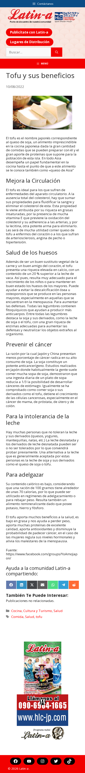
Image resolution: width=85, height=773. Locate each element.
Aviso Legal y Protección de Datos (54, 768)
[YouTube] (29, 761)
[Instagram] (42, 761)
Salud (58, 610)
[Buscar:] (28, 52)
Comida (17, 616)
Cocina (16, 610)
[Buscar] (56, 52)
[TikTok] (69, 761)
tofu (39, 616)
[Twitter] (55, 761)
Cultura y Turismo (37, 610)
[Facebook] (15, 761)
